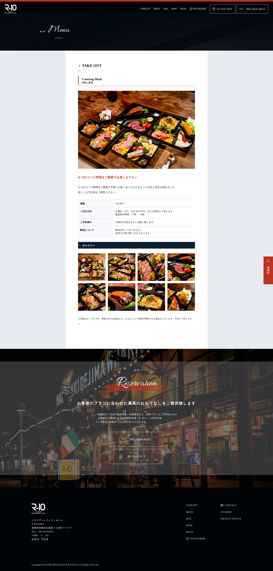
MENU (157, 9)
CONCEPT (145, 9)
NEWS (183, 9)
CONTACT (138, 456)
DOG (165, 9)
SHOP (174, 9)
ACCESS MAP (224, 9)
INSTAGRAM (199, 9)
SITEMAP (226, 512)
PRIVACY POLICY (231, 519)
